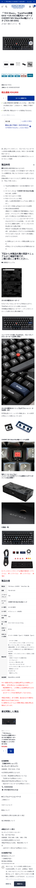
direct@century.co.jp (11, 789)
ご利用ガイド (6, 799)
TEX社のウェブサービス (12, 218)
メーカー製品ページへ (8, 115)
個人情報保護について (8, 820)
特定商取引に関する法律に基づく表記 (13, 815)
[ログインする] (30, 6)
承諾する (19, 884)
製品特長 (6, 164)
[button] (2, 1)
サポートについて (7, 805)
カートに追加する (21, 98)
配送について (6, 810)
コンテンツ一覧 (3, 6)
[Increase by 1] (6, 96)
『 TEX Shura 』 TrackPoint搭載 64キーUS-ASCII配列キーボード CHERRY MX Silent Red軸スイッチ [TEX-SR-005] (9, 738)
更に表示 (29, 1)
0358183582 (8, 787)
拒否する (8, 884)
